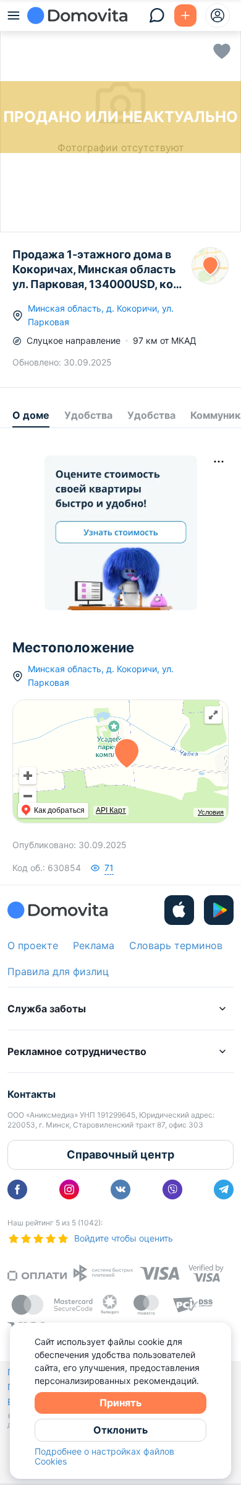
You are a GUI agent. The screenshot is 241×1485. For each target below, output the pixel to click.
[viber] (172, 1189)
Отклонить (120, 1430)
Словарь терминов (175, 945)
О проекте (32, 945)
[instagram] (69, 1189)
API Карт (111, 810)
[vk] (120, 1189)
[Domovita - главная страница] (77, 15)
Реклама (93, 945)
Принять (120, 1402)
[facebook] (17, 1189)
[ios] (179, 910)
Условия (211, 812)
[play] (219, 910)
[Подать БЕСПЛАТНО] (185, 15)
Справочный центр (120, 1154)
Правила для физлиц (58, 971)
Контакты (31, 1094)
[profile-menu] (217, 15)
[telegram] (224, 1189)
